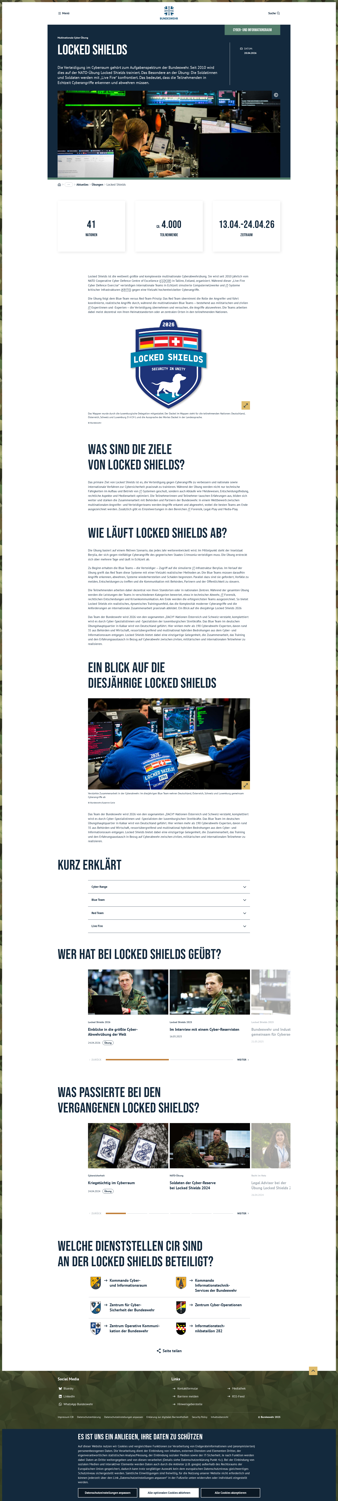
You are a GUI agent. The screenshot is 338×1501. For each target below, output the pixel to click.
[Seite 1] (137, 1059)
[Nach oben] (313, 1371)
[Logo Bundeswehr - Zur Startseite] (169, 13)
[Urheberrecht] (276, 95)
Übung (108, 1042)
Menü (65, 13)
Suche (272, 13)
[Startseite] (59, 185)
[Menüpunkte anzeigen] (69, 184)
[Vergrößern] (246, 405)
